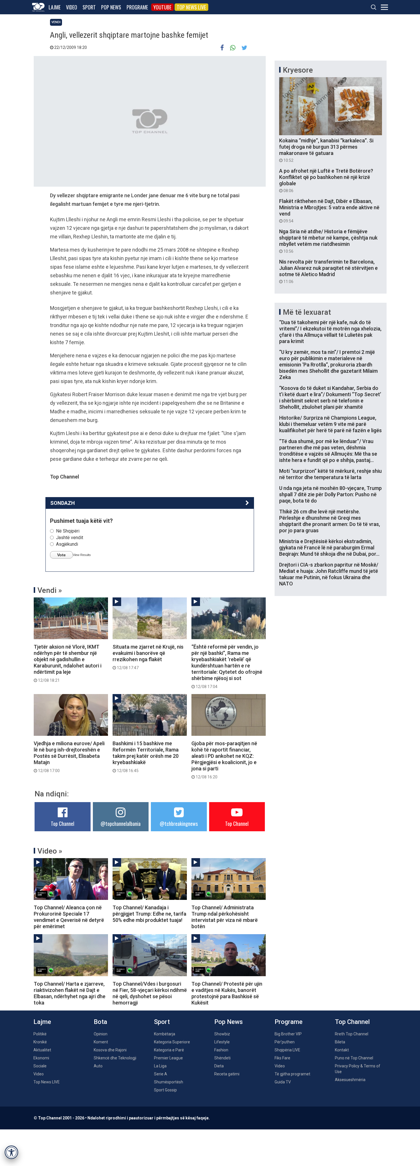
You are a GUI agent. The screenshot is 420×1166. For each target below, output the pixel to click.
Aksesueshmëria (350, 1079)
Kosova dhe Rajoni (110, 1050)
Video (71, 7)
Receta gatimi (226, 1074)
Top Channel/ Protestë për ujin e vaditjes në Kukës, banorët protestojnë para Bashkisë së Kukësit (226, 993)
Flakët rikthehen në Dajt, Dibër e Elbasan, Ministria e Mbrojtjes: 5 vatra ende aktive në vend (329, 210)
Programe (137, 7)
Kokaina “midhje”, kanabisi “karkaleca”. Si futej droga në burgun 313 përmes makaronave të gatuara (326, 150)
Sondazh (62, 503)
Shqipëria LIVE (287, 1050)
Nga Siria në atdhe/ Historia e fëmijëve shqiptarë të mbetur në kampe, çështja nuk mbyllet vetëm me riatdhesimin (328, 241)
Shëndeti (222, 1058)
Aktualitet (42, 1050)
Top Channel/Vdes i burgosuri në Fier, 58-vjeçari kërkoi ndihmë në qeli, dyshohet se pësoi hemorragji (150, 993)
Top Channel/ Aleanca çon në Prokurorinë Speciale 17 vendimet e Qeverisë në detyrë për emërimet (69, 916)
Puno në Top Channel (354, 1058)
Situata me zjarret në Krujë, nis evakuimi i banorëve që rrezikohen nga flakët (148, 657)
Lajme (55, 7)
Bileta (340, 1042)
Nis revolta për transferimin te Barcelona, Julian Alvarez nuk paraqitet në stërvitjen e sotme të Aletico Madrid (328, 271)
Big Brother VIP (288, 1034)
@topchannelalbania (121, 823)
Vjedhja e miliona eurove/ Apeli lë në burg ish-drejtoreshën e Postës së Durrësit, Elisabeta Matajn (69, 756)
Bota (100, 1021)
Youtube (162, 7)
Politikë (40, 1034)
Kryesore (298, 70)
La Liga (160, 1066)
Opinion (100, 1034)
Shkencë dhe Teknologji (115, 1058)
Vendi (56, 22)
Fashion (221, 1050)
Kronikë (40, 1042)
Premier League (168, 1058)
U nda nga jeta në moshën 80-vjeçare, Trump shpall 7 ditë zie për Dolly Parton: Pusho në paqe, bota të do (330, 494)
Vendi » (49, 590)
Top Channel (62, 823)
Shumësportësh (168, 1082)
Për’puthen (285, 1042)
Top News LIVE (191, 7)
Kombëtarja (164, 1034)
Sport (89, 7)
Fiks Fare (282, 1058)
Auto (98, 1066)
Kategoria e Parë (169, 1050)
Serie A (160, 1074)
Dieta (219, 1066)
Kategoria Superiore (172, 1042)
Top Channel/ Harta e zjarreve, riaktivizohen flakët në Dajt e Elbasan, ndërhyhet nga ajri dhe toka (69, 993)
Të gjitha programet (292, 1074)
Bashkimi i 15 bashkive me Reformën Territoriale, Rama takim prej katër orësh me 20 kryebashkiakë (146, 756)
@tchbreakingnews (179, 823)
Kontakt (342, 1050)
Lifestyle (222, 1042)
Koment (101, 1042)
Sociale (40, 1066)
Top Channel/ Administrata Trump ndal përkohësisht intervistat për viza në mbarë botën (224, 916)
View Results (82, 555)
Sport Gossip (165, 1090)
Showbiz (222, 1034)
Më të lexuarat (307, 312)
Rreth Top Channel (351, 1034)
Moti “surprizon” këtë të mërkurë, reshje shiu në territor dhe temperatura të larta (330, 474)
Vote (61, 555)
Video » (49, 851)
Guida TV (283, 1082)
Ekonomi (41, 1058)
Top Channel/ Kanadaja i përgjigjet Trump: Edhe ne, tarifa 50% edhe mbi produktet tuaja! (149, 913)
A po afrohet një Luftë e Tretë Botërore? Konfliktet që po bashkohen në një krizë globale (326, 180)
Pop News (111, 7)
